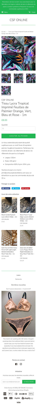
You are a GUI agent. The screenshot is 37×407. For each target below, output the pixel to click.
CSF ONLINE (18, 20)
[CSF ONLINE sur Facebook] (16, 365)
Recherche (18, 279)
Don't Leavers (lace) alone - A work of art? (18, 289)
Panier (33, 12)
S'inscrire (29, 382)
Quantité (4, 125)
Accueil (3, 31)
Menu (6, 12)
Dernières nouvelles (18, 285)
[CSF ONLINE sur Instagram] (21, 365)
